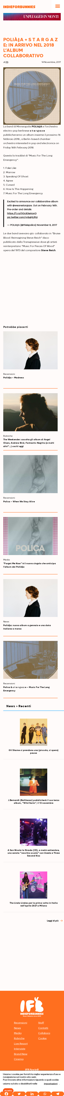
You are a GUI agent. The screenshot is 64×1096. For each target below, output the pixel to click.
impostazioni (50, 1084)
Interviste (19, 1049)
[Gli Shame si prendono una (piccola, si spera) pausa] (33, 732)
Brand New (20, 1054)
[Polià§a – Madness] (30, 350)
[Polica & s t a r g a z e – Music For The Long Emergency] (30, 660)
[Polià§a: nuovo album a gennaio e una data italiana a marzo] (30, 598)
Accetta (8, 1091)
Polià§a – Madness (13, 378)
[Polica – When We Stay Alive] (30, 474)
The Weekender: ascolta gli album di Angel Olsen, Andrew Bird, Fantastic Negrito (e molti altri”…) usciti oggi (28, 443)
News (17, 1028)
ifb (7, 62)
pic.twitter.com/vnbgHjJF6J (22, 217)
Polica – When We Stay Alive (19, 502)
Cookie (42, 1038)
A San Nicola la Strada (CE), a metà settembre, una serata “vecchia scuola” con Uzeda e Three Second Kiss (34, 853)
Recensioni (20, 1023)
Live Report (21, 1044)
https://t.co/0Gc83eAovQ (22, 213)
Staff (41, 1023)
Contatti (43, 1028)
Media (17, 1033)
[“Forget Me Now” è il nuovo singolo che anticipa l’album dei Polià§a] (30, 536)
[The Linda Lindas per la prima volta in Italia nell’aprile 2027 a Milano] (33, 885)
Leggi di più (53, 921)
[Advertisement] (32, 956)
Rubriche (19, 1038)
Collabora (44, 1033)
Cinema (18, 1059)
